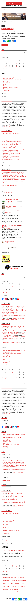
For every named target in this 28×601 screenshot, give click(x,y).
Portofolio (5, 88)
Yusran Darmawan (8, 207)
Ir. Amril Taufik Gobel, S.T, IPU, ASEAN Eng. (11, 133)
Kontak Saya (6, 85)
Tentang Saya (6, 90)
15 (16, 63)
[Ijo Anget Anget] (3, 204)
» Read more (5, 45)
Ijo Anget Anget (8, 201)
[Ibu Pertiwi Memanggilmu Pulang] (3, 228)
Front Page (5, 81)
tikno (4, 172)
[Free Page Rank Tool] (7, 192)
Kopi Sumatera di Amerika (10, 206)
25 (2, 66)
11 (2, 63)
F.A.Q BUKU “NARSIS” (8, 78)
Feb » (6, 68)
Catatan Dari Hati (14, 3)
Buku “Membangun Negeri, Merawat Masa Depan (14, 77)
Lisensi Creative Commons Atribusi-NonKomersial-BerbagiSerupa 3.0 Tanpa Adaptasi (14, 550)
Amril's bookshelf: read (12, 199)
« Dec (3, 68)
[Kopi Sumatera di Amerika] (3, 208)
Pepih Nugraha (8, 228)
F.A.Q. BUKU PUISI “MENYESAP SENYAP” (12, 80)
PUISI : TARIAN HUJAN (7, 28)
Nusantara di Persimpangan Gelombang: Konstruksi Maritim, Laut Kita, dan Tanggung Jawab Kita (13, 181)
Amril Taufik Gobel (19, 31)
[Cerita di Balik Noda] (3, 243)
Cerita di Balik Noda (9, 241)
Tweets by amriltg (6, 480)
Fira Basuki (7, 242)
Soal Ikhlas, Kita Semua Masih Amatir (15, 175)
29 (16, 66)
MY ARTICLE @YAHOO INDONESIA (11, 87)
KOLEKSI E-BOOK (7, 84)
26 (6, 66)
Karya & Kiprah (6, 82)
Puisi (3, 26)
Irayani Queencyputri (9, 202)
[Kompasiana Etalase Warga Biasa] (3, 213)
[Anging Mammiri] (6, 263)
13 (9, 63)
